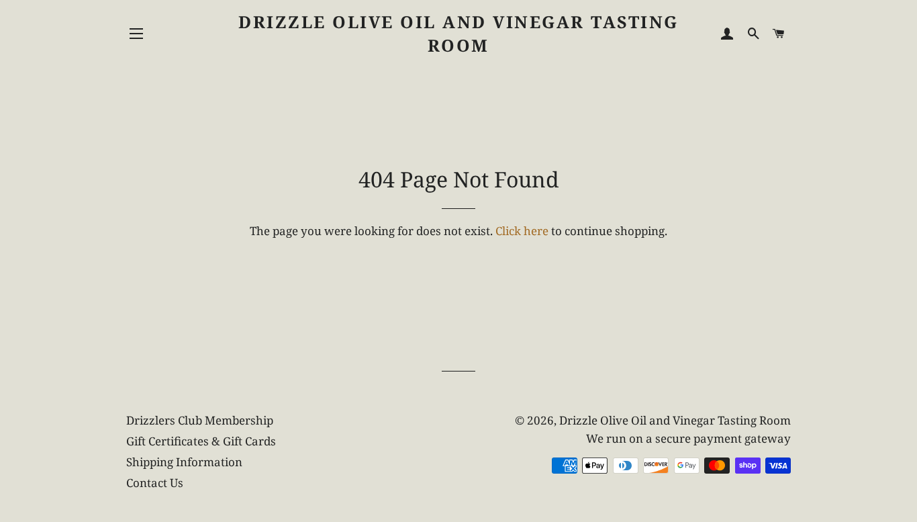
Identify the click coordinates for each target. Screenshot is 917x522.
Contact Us (154, 482)
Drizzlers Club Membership (199, 420)
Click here (521, 230)
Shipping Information (184, 462)
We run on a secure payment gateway (688, 438)
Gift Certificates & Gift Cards (201, 441)
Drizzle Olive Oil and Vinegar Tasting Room (458, 33)
